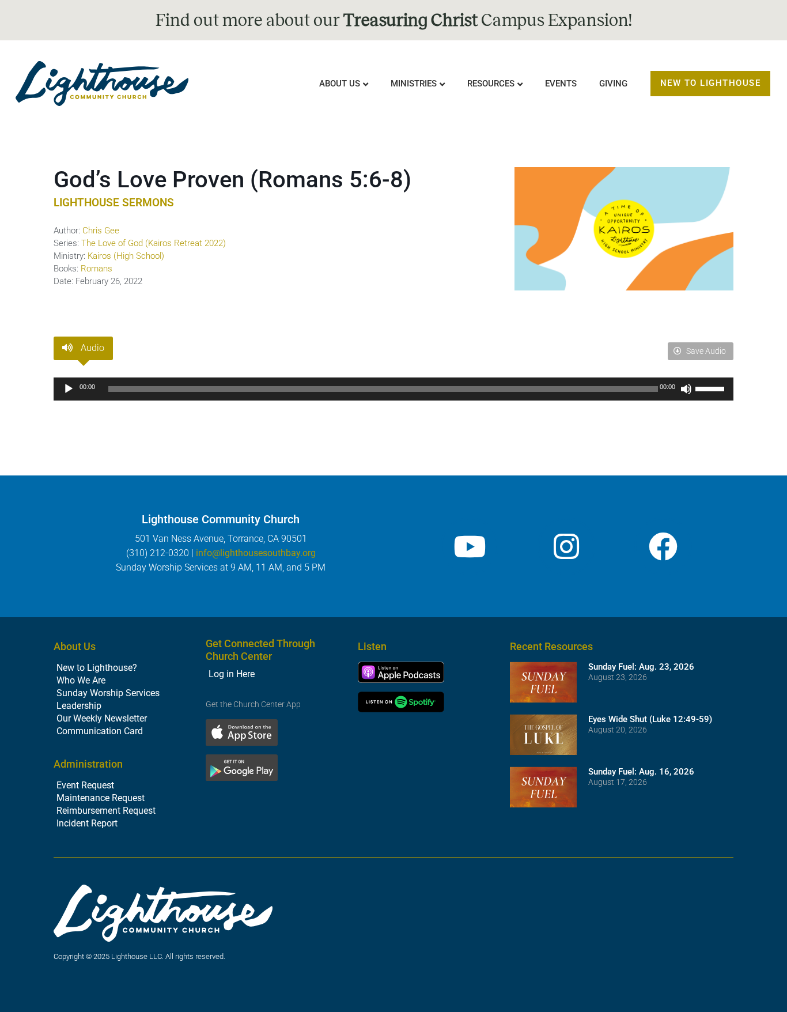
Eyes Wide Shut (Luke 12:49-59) (650, 719)
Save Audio (705, 351)
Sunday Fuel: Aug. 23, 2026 (641, 667)
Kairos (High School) (126, 256)
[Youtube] (469, 546)
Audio (91, 347)
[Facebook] (663, 546)
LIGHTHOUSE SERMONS (114, 202)
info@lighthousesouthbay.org (256, 552)
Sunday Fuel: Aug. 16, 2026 (641, 771)
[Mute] (686, 389)
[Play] (68, 389)
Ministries (414, 83)
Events (561, 83)
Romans (96, 268)
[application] (393, 389)
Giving (613, 83)
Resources (490, 83)
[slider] (711, 387)
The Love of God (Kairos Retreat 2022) (153, 243)
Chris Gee (100, 230)
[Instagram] (566, 546)
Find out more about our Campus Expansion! (394, 20)
